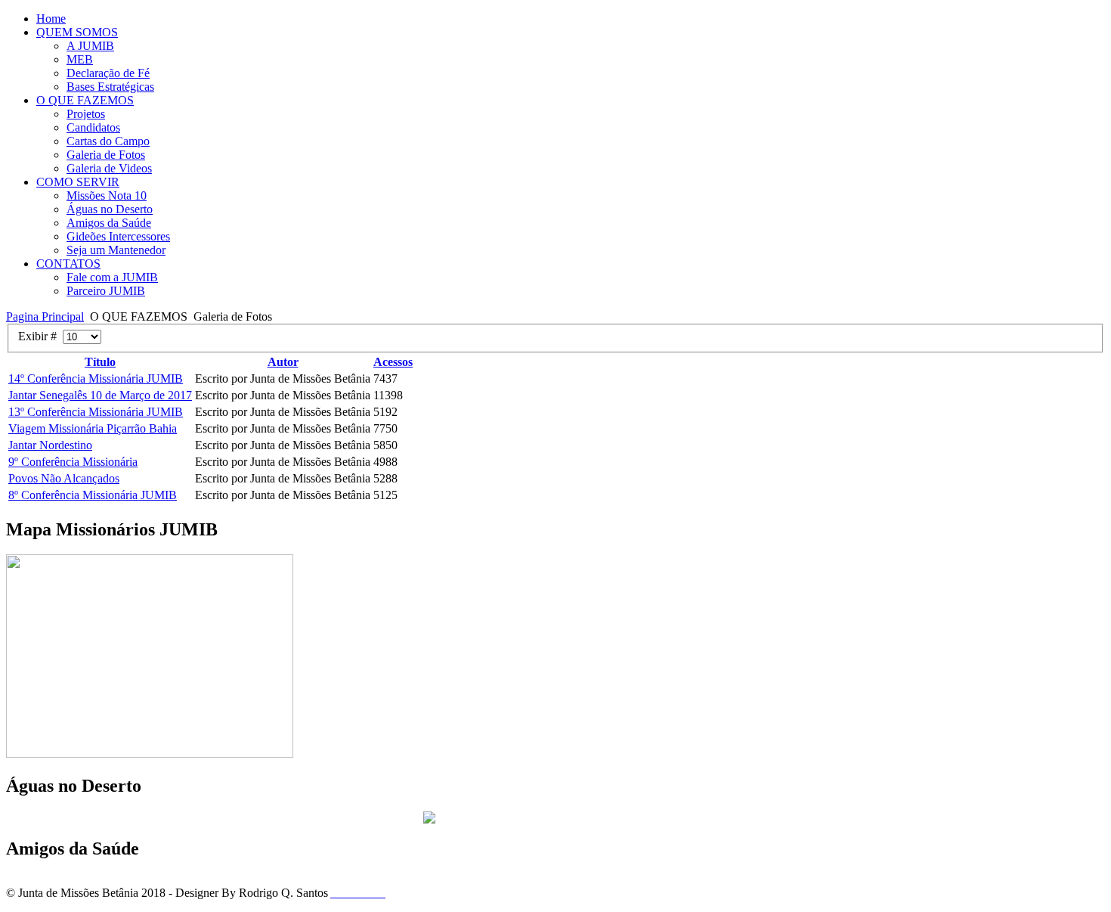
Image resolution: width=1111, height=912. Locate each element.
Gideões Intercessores (118, 236)
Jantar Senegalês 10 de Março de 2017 (100, 395)
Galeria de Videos (109, 168)
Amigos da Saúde (109, 222)
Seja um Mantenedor (116, 250)
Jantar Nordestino (50, 445)
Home (51, 18)
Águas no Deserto (110, 209)
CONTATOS (68, 263)
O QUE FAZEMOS (85, 100)
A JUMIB (90, 45)
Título (100, 361)
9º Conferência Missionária (73, 461)
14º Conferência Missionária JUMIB (95, 378)
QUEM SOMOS (77, 32)
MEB (80, 59)
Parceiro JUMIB (106, 290)
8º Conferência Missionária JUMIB (92, 495)
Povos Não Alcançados (63, 478)
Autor (283, 361)
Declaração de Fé (108, 73)
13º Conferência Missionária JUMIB (95, 411)
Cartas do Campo (108, 141)
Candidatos (93, 127)
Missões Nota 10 (107, 195)
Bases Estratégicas (110, 86)
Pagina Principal (45, 316)
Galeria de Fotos (106, 154)
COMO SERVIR (77, 181)
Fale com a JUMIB (112, 277)
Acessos (393, 361)
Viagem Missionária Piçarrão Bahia (92, 428)
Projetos (86, 113)
